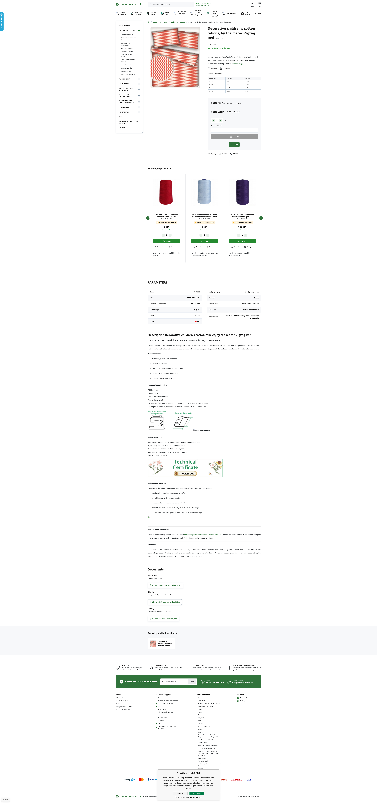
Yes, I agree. (196, 793)
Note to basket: (216, 126)
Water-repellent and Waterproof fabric (209, 765)
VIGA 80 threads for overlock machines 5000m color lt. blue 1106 (204, 216)
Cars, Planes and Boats (126, 56)
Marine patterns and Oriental (128, 61)
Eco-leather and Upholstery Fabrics (126, 102)
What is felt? (202, 743)
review (200, 769)
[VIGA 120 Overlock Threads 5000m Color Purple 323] (242, 192)
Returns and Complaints (166, 715)
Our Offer (201, 701)
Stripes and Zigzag (178, 22)
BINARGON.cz (257, 797)
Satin (200, 709)
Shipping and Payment (165, 712)
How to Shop (162, 709)
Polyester (201, 718)
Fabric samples (124, 26)
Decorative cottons (160, 22)
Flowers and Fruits (127, 51)
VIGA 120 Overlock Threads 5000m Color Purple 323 (242, 216)
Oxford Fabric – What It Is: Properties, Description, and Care (209, 736)
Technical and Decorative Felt (125, 95)
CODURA (201, 732)
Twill (199, 721)
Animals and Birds (127, 65)
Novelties (122, 128)
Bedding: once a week (205, 706)
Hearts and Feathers (128, 74)
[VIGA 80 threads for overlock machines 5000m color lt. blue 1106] (204, 192)
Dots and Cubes (126, 71)
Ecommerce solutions (244, 797)
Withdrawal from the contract (168, 701)
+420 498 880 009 (203, 3)
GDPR (159, 706)
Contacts (161, 698)
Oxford (200, 723)
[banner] (129, 4)
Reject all (180, 793)
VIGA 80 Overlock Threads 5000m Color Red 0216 (167, 216)
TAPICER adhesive (204, 726)
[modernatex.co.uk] (148, 22)
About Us (161, 721)
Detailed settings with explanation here (188, 797)
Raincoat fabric (203, 761)
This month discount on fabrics (128, 122)
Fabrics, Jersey (124, 79)
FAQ (159, 723)
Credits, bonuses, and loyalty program (167, 727)
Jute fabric (202, 758)
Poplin (200, 712)
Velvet (200, 729)
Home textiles (124, 112)
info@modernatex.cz (202, 5)
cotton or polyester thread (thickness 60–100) (202, 535)
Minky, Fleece (124, 84)
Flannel (200, 715)
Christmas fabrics (127, 35)
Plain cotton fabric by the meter (128, 39)
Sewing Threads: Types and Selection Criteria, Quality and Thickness (208, 753)
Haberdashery (124, 107)
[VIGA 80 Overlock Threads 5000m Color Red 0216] (166, 192)
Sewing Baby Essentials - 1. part (208, 745)
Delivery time (162, 718)
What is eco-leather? (205, 740)
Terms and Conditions (165, 704)
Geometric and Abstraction (126, 44)
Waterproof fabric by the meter (126, 89)
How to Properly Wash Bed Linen (209, 704)
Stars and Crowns (127, 48)
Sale (120, 117)
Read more (236, 64)
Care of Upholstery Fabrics (207, 748)
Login (192, 682)
